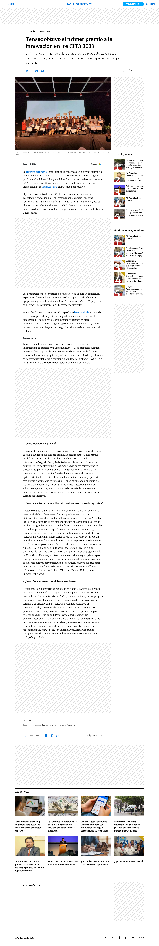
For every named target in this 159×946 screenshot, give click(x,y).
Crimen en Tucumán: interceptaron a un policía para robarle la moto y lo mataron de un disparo (135, 165)
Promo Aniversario (133, 4)
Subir (142, 938)
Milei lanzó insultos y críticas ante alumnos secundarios (135, 188)
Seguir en (94, 164)
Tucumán (27, 725)
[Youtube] (133, 937)
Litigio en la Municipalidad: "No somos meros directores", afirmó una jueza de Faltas (134, 291)
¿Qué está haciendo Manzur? (128, 861)
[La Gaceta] (79, 4)
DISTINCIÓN (44, 31)
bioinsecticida (81, 312)
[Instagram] (106, 937)
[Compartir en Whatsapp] (42, 71)
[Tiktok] (126, 937)
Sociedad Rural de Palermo (44, 725)
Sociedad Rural (49, 186)
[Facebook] (119, 937)
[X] (113, 937)
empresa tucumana (36, 171)
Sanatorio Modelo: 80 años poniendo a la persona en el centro (135, 212)
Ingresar (151, 4)
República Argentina (66, 725)
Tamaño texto (33, 736)
